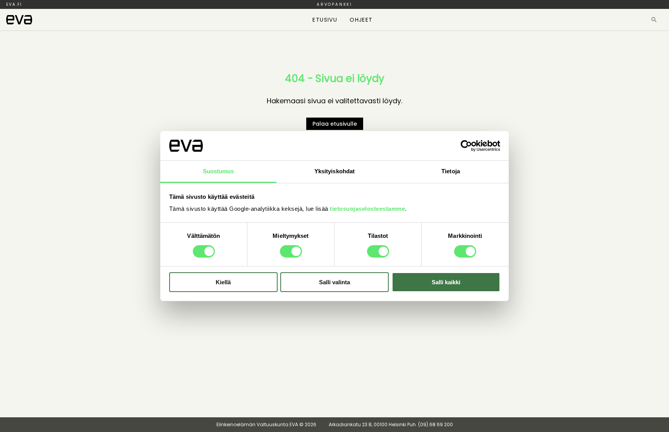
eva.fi (14, 4)
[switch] (291, 251)
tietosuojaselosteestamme (367, 208)
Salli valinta (334, 282)
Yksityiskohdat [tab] (334, 171)
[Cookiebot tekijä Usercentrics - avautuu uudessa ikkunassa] (466, 146)
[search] (654, 19)
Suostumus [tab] (218, 171)
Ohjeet (361, 20)
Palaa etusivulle (334, 124)
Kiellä (223, 282)
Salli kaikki (446, 282)
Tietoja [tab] (450, 171)
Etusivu (324, 20)
